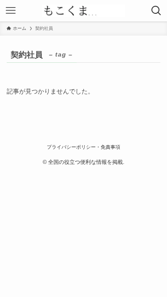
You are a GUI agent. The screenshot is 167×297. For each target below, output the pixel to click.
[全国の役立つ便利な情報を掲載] (83, 10)
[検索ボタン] (156, 10)
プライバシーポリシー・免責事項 (83, 147)
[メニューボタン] (10, 10)
